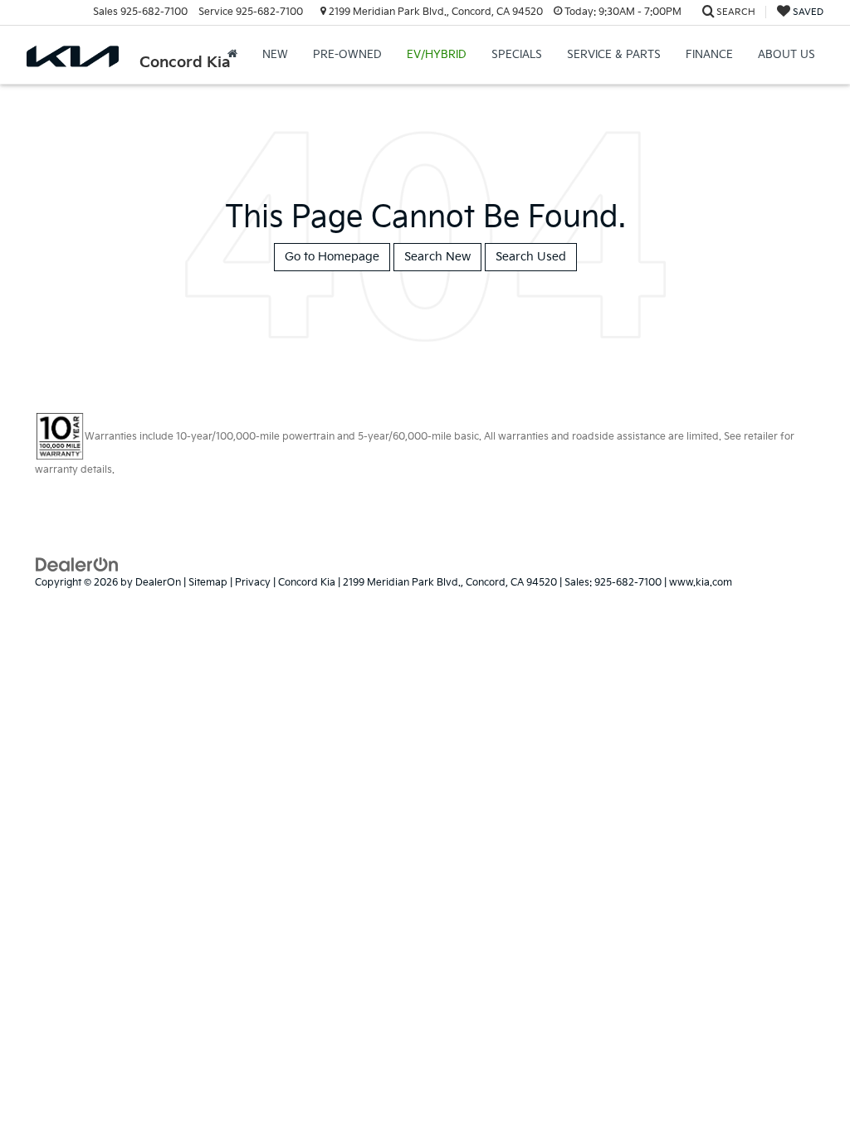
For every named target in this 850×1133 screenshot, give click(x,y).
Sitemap (207, 582)
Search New (437, 257)
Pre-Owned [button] (347, 54)
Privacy (253, 582)
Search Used (531, 257)
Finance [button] (709, 54)
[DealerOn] (77, 564)
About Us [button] (786, 54)
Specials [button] (516, 54)
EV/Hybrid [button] (437, 54)
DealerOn (158, 582)
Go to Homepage (332, 257)
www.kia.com (700, 582)
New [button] (275, 54)
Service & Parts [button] (614, 54)
